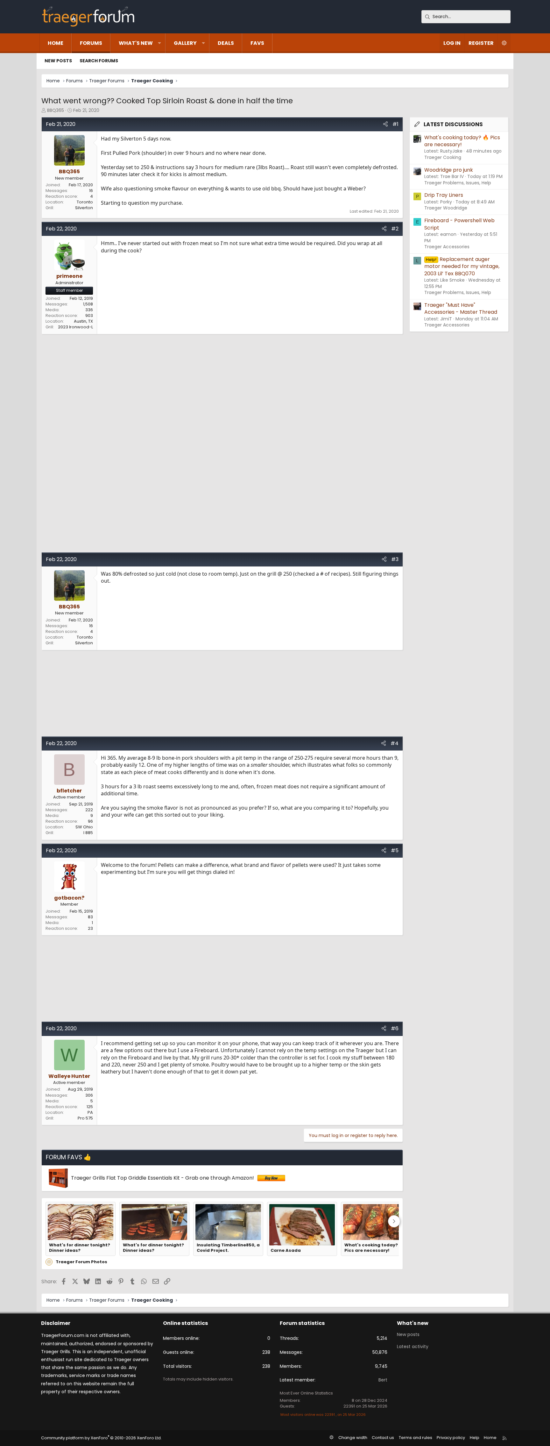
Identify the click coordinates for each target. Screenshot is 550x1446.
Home (55, 43)
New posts (58, 61)
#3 (394, 559)
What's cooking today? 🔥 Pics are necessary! (374, 1248)
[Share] (385, 124)
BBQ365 (55, 110)
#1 (395, 124)
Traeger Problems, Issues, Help (457, 183)
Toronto (85, 202)
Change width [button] (352, 1438)
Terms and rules (415, 1438)
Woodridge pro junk (448, 170)
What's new (136, 43)
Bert (382, 1380)
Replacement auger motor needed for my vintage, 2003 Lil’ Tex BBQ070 (461, 266)
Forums (91, 43)
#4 (394, 743)
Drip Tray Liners (443, 195)
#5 (394, 850)
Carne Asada (286, 1250)
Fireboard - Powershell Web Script (459, 224)
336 (89, 310)
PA (90, 1112)
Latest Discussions (453, 124)
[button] (159, 43)
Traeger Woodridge (445, 208)
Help (474, 1438)
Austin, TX (83, 321)
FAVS (257, 43)
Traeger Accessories (446, 246)
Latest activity (412, 1346)
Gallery (185, 43)
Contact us (383, 1438)
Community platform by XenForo (101, 1438)
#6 (394, 1028)
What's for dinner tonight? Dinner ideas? (79, 1248)
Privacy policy (451, 1438)
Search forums (99, 61)
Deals (226, 43)
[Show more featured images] (394, 1221)
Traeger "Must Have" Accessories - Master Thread (460, 308)
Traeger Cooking (442, 157)
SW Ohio (84, 827)
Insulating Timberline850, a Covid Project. (228, 1248)
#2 (394, 228)
